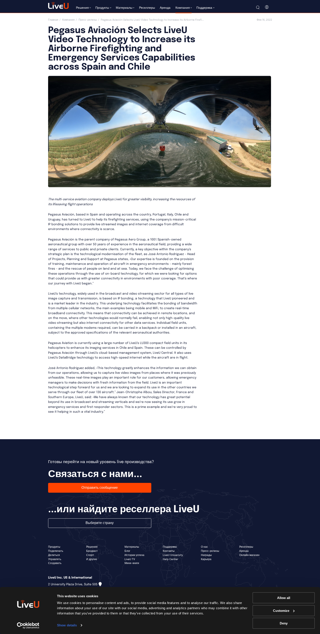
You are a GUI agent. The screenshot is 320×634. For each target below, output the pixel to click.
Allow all (283, 598)
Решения (92, 547)
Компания (68, 20)
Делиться (54, 555)
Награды (206, 555)
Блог (127, 551)
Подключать (55, 551)
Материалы (132, 547)
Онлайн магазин (249, 555)
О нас (204, 547)
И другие (91, 559)
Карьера (206, 559)
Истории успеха (134, 555)
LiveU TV (130, 559)
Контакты (169, 551)
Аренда (244, 551)
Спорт (90, 555)
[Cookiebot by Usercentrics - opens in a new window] (28, 625)
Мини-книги (132, 563)
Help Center (170, 559)
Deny (284, 623)
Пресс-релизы (88, 20)
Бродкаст (92, 551)
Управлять (54, 559)
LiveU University (173, 555)
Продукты (54, 547)
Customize (281, 610)
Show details (67, 625)
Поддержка (170, 547)
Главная (53, 20)
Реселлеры (246, 547)
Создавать (54, 563)
